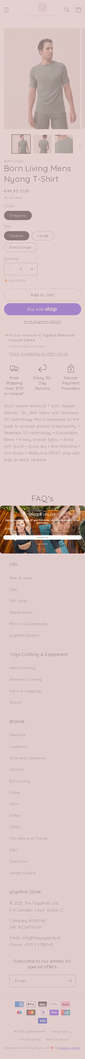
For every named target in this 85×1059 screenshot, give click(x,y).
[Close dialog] (82, 508)
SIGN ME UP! (42, 537)
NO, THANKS (42, 543)
